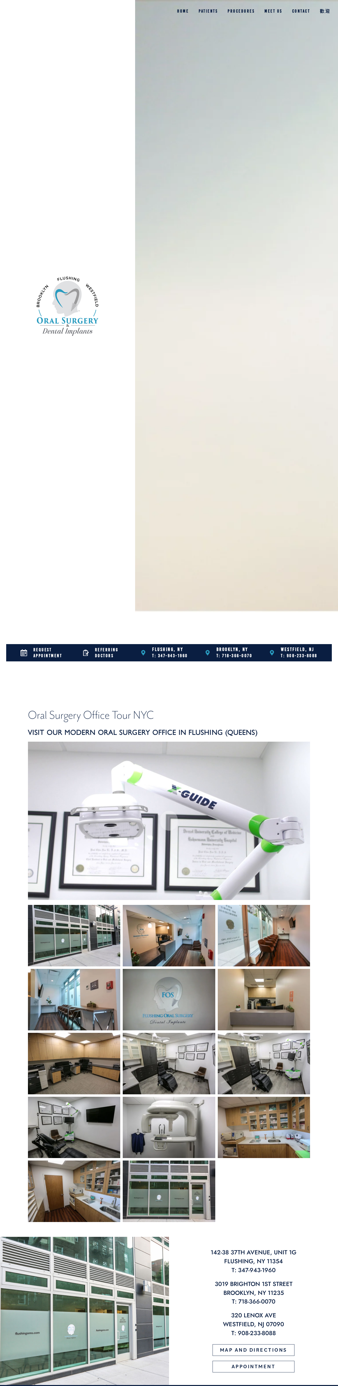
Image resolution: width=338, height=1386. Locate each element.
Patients (208, 11)
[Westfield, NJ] (272, 652)
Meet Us (273, 11)
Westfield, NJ (297, 649)
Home (183, 11)
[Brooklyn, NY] (207, 652)
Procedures (241, 11)
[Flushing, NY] (143, 652)
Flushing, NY (167, 649)
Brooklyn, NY (232, 649)
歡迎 (325, 11)
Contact (301, 11)
